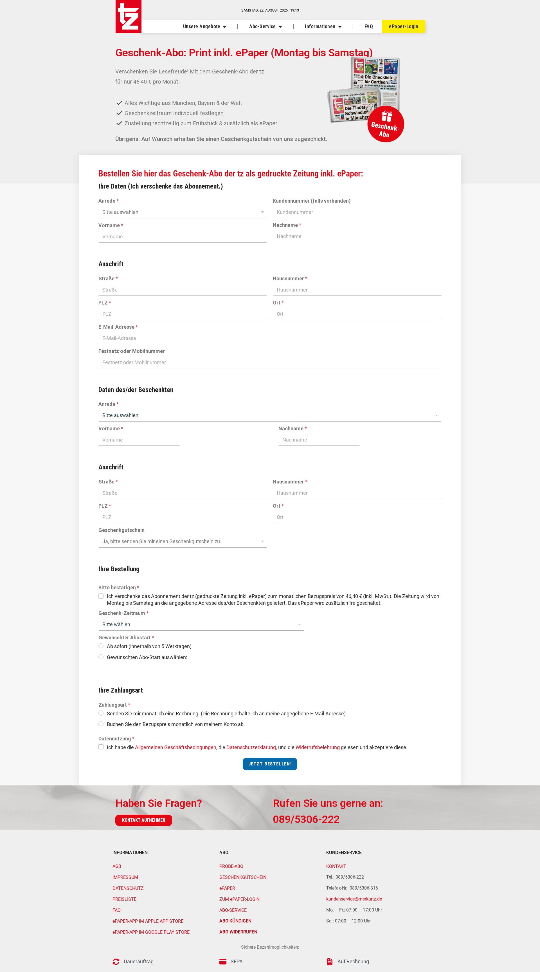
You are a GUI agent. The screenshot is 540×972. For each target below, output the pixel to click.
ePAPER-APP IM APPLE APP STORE (147, 921)
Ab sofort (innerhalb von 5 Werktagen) (149, 646)
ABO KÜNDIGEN (235, 921)
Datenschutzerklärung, (251, 747)
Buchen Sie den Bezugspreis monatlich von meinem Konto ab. (176, 724)
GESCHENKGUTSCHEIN (242, 877)
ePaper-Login (403, 26)
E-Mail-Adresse (118, 327)
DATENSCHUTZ (128, 888)
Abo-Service (262, 26)
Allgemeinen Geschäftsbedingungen (175, 747)
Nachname (287, 225)
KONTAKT (336, 866)
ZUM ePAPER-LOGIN (239, 899)
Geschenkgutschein (121, 530)
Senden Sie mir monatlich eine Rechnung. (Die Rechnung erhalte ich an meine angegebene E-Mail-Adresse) (226, 713)
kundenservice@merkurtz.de (354, 899)
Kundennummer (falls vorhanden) (312, 200)
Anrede (108, 200)
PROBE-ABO (231, 866)
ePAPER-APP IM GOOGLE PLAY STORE (151, 932)
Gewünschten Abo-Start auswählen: (147, 657)
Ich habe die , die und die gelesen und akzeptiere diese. (257, 747)
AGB (116, 866)
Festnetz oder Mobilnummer (131, 351)
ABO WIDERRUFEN (238, 932)
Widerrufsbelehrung (318, 747)
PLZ (104, 302)
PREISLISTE (124, 899)
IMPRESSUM (125, 877)
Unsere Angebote (201, 26)
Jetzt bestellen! (270, 764)
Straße (108, 278)
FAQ (368, 26)
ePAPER (227, 888)
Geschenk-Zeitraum (123, 613)
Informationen (320, 26)
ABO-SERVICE (233, 910)
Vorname (110, 225)
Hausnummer (290, 278)
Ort (278, 302)
